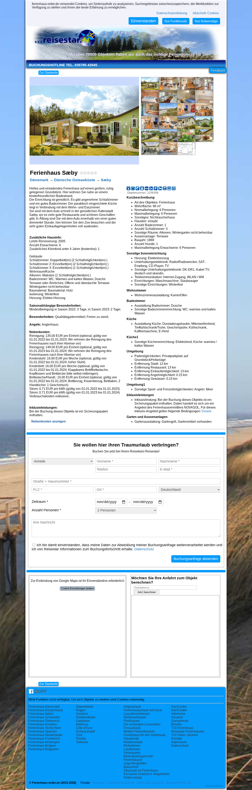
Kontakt (176, 738)
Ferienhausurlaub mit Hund (143, 710)
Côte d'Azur (84, 728)
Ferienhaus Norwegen (44, 742)
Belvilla (176, 724)
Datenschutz (144, 549)
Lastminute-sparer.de (150, 782)
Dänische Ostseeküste (74, 180)
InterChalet (179, 710)
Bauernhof (131, 767)
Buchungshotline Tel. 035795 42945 (63, 65)
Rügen (80, 710)
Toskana (82, 742)
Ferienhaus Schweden (44, 717)
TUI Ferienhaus (182, 728)
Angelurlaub (132, 706)
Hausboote (131, 738)
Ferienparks (132, 752)
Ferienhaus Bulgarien (43, 749)
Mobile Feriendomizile (139, 731)
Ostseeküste (84, 706)
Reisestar (98, 782)
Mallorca (82, 724)
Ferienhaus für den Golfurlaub (144, 735)
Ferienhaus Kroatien (42, 724)
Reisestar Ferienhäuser (187, 731)
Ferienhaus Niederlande (45, 735)
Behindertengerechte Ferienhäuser (138, 758)
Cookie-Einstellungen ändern (77, 588)
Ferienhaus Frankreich (44, 738)
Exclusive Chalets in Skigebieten (147, 774)
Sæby (106, 180)
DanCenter (179, 706)
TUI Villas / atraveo (184, 735)
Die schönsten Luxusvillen (142, 724)
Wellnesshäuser (135, 717)
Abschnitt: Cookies (206, 13)
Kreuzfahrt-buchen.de (120, 782)
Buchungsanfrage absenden (196, 559)
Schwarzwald (85, 731)
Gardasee (83, 720)
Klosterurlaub (133, 742)
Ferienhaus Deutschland (45, 710)
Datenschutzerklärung (172, 13)
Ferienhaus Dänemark (44, 706)
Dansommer (179, 720)
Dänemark (39, 180)
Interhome (178, 713)
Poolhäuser (132, 720)
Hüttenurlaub (133, 777)
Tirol (79, 735)
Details (206, 411)
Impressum (179, 742)
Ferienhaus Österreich (43, 720)
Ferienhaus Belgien (42, 745)
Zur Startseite (48, 72)
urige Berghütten (135, 763)
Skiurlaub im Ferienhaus (141, 770)
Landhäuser (132, 749)
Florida (81, 738)
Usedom (82, 713)
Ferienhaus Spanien (42, 731)
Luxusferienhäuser (137, 713)
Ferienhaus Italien (41, 713)
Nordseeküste (85, 717)
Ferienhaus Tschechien (44, 728)
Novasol (177, 717)
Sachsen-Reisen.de (178, 782)
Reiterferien (132, 745)
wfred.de (219, 786)
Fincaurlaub (132, 728)
